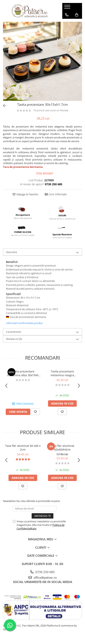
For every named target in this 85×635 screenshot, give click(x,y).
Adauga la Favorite (26, 194)
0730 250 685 (45, 572)
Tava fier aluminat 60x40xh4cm (62, 447)
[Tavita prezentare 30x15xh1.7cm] (42, 61)
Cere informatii (57, 194)
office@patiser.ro (45, 577)
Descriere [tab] (11, 252)
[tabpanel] (42, 61)
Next (79, 65)
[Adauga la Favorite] (35, 412)
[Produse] (67, 8)
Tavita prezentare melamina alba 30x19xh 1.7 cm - (23, 373)
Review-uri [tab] (14, 339)
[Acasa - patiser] (29, 11)
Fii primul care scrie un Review (50, 110)
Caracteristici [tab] (13, 332)
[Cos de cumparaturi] (76, 15)
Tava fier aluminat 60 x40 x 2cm (23, 447)
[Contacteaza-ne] (66, 15)
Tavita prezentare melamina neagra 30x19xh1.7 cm (62, 373)
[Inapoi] (3, 105)
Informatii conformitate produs (24, 323)
